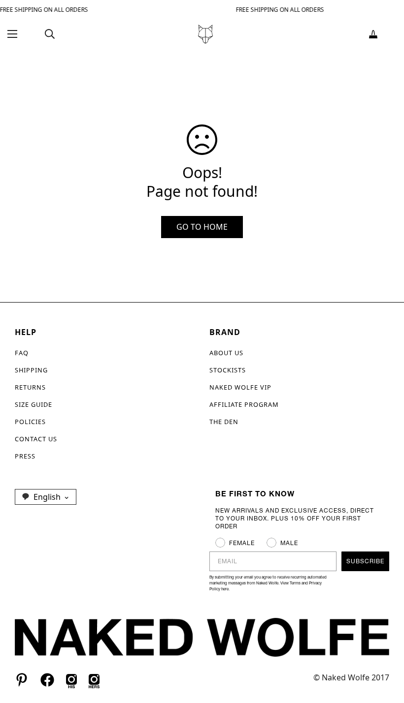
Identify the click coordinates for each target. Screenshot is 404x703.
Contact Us (36, 438)
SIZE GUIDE (33, 404)
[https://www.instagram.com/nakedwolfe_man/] (71, 680)
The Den (223, 421)
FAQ (22, 352)
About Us (226, 352)
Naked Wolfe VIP (240, 387)
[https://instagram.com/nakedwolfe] (94, 680)
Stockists (227, 370)
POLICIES (30, 421)
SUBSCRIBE (365, 561)
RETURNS (30, 387)
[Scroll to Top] (384, 649)
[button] (373, 34)
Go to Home (202, 226)
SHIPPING (31, 370)
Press (25, 456)
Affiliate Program (244, 404)
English (47, 496)
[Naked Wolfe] (205, 34)
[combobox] (45, 496)
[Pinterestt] (22, 680)
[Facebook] (47, 680)
